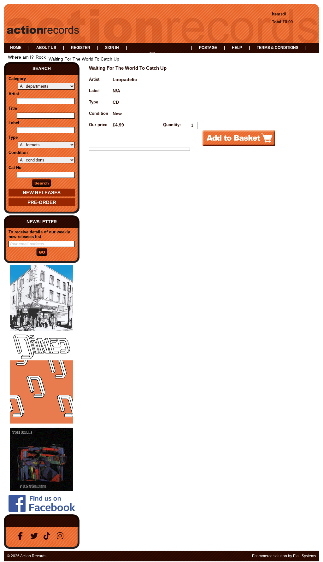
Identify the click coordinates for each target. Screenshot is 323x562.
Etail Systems (304, 556)
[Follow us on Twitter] (35, 536)
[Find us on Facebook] (21, 536)
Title (13, 108)
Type (13, 137)
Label (14, 122)
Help (237, 47)
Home (15, 47)
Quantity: (172, 124)
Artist (14, 93)
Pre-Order (41, 202)
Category (17, 78)
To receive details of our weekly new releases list (39, 234)
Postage (208, 47)
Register (80, 47)
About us (46, 47)
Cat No (15, 167)
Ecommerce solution (269, 556)
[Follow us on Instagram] (61, 536)
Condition (18, 152)
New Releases (42, 192)
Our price (98, 124)
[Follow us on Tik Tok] (48, 536)
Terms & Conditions (277, 47)
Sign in (112, 47)
